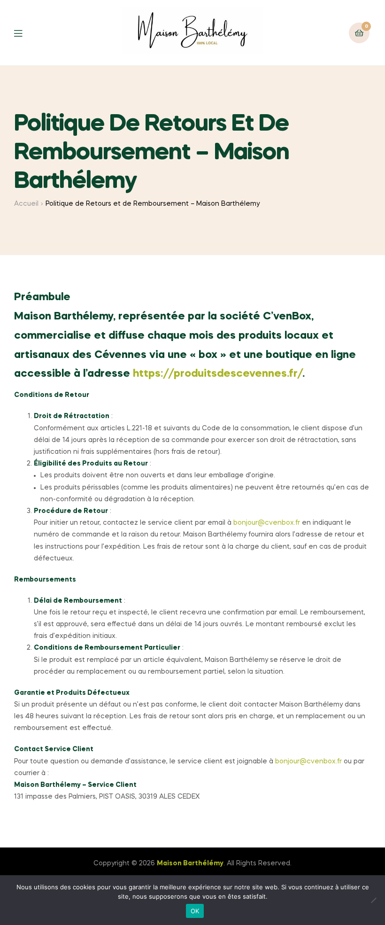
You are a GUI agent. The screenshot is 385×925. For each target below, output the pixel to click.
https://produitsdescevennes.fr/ (217, 374)
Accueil (26, 204)
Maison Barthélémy (190, 863)
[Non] (373, 900)
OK (195, 911)
